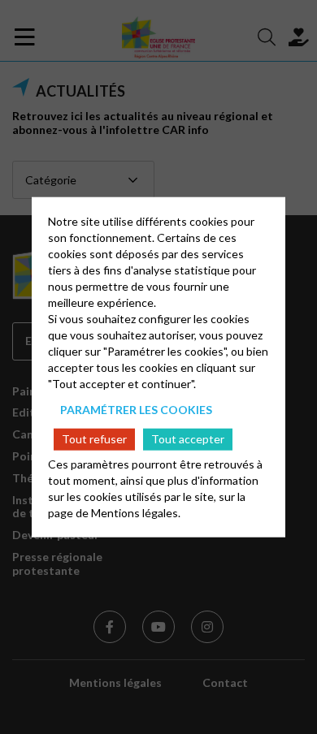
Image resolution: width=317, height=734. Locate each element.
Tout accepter (187, 439)
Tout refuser (94, 439)
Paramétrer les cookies (136, 410)
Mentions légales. (135, 512)
